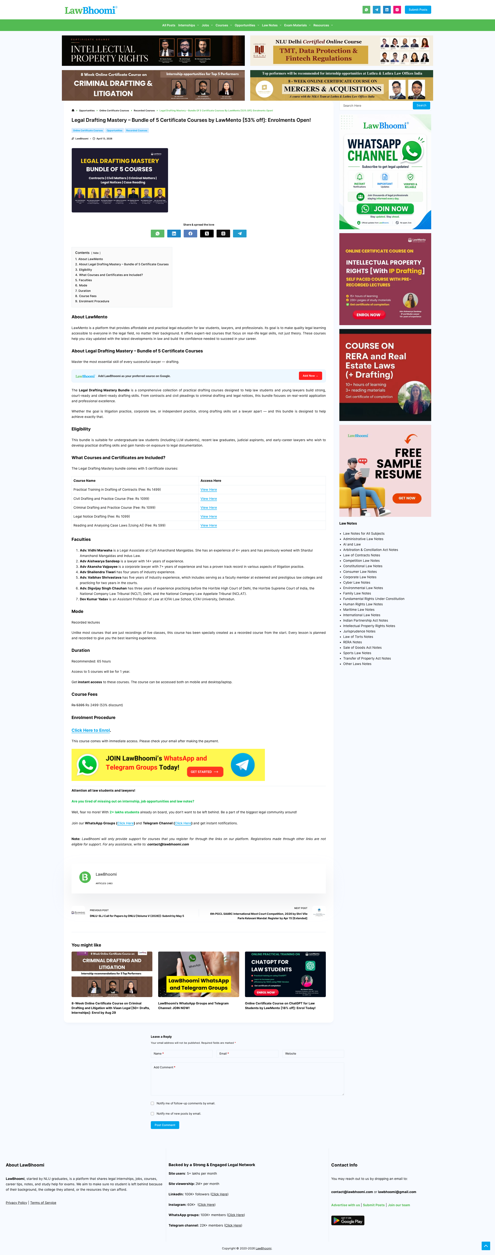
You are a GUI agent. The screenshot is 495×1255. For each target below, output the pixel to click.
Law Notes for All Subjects (364, 533)
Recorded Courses (136, 130)
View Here (209, 489)
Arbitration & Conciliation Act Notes (370, 550)
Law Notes (270, 25)
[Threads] (223, 233)
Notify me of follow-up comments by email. (186, 1103)
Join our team (399, 1205)
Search (421, 105)
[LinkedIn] (387, 10)
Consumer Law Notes (360, 572)
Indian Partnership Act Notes (365, 620)
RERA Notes (352, 642)
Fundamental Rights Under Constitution (374, 599)
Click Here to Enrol (91, 730)
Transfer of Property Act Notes (367, 658)
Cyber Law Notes (356, 582)
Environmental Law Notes (363, 588)
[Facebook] (190, 233)
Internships (186, 25)
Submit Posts (418, 9)
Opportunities (245, 25)
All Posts (168, 25)
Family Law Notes (357, 593)
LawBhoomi (15, 1179)
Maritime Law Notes (359, 610)
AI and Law (352, 544)
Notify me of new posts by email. (179, 1113)
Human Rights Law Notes (363, 604)
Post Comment (165, 1125)
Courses (222, 25)
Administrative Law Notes (363, 539)
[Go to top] (486, 1246)
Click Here (125, 823)
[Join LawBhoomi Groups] (168, 765)
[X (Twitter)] (207, 233)
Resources (321, 25)
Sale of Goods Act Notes (362, 647)
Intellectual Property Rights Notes (369, 626)
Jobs (205, 25)
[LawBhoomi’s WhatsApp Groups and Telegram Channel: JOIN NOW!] (198, 974)
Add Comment (164, 1067)
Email (224, 1053)
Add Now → (310, 375)
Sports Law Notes (357, 653)
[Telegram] (377, 10)
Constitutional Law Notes (362, 566)
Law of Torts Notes (358, 637)
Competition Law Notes (361, 561)
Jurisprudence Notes (359, 631)
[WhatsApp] (366, 10)
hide (96, 252)
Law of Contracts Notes (361, 555)
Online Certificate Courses (88, 130)
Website (290, 1053)
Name (159, 1053)
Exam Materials (295, 25)
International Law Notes (361, 615)
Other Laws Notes (357, 664)
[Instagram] (397, 10)
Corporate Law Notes (359, 577)
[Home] (73, 110)
